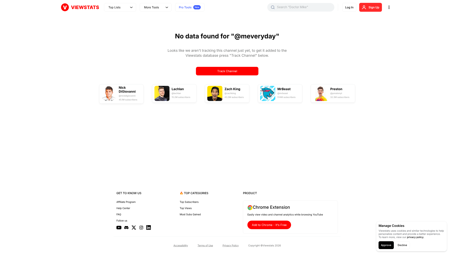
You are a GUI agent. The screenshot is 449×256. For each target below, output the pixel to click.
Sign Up (374, 7)
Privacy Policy (231, 245)
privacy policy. (415, 237)
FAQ (118, 214)
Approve (386, 245)
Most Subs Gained (190, 214)
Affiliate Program (126, 202)
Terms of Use (205, 245)
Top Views (186, 208)
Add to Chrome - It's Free (269, 225)
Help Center (123, 208)
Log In (349, 7)
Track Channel (227, 71)
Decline (402, 245)
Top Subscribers (189, 202)
